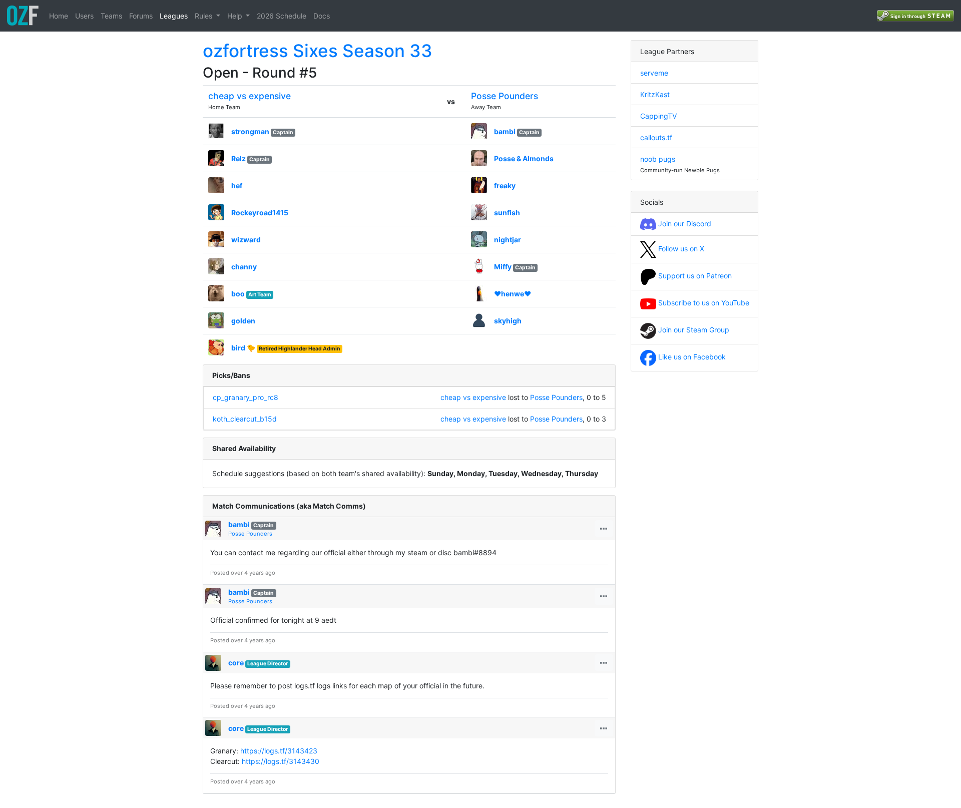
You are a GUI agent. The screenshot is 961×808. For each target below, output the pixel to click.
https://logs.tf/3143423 (278, 750)
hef (236, 185)
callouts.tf (656, 137)
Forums (141, 16)
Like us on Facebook (691, 356)
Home (58, 16)
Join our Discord (683, 223)
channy (244, 266)
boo (238, 293)
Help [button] (235, 16)
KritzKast (655, 94)
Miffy (503, 266)
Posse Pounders (504, 96)
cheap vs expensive (249, 96)
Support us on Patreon (694, 275)
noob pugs (657, 159)
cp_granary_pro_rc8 (245, 397)
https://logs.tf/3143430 (280, 761)
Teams (111, 16)
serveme (654, 73)
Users (84, 16)
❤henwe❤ (512, 293)
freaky (505, 185)
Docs (321, 16)
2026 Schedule (281, 16)
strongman (250, 131)
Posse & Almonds (524, 158)
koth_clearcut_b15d (245, 419)
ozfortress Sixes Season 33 (317, 50)
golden (243, 320)
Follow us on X (680, 248)
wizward (246, 239)
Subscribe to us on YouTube (702, 302)
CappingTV (658, 116)
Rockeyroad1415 (259, 212)
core (236, 662)
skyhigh (508, 320)
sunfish (507, 212)
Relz (238, 158)
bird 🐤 (243, 347)
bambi (505, 131)
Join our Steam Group (692, 329)
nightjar (507, 239)
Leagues (174, 16)
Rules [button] (204, 16)
